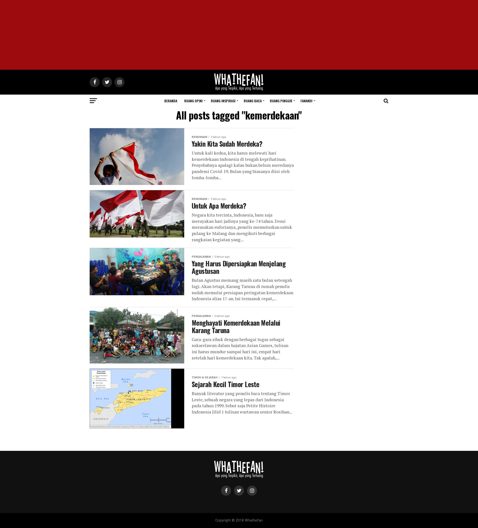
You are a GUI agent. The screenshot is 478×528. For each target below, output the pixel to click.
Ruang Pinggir (281, 100)
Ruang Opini (193, 100)
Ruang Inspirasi (223, 100)
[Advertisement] (239, 35)
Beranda (170, 100)
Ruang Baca (253, 100)
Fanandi (306, 100)
